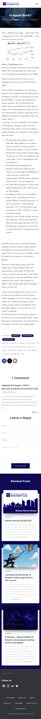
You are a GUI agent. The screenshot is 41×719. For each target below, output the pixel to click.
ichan (10, 350)
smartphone (15, 354)
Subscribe (19, 703)
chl (38, 343)
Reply (36, 412)
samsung (5, 354)
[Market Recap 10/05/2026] (20, 502)
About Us (22, 698)
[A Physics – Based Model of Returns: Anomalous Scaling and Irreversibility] (20, 618)
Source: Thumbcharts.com (12, 64)
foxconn (30, 347)
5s (10, 343)
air (18, 343)
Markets (16, 335)
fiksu (24, 347)
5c (7, 343)
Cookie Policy (20, 708)
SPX (22, 354)
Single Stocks (8, 339)
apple (22, 343)
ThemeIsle (29, 714)
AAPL (14, 343)
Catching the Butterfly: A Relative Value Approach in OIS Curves (19, 578)
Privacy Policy (32, 703)
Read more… (23, 537)
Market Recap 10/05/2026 (18, 520)
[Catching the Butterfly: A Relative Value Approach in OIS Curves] (20, 556)
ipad (14, 350)
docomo (10, 347)
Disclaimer (10, 698)
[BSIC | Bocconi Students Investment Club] (12, 4)
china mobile (31, 343)
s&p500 (34, 350)
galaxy (4, 350)
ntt (25, 350)
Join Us (32, 698)
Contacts (7, 703)
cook (4, 347)
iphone (20, 350)
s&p (28, 350)
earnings (18, 347)
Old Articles (27, 335)
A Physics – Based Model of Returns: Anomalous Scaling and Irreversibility (19, 640)
